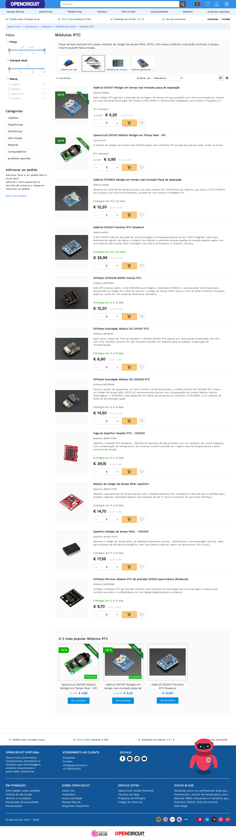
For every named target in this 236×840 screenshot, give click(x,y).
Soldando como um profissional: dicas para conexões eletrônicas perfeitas (202, 790)
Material (188, 11)
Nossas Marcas (15, 11)
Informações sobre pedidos (23, 790)
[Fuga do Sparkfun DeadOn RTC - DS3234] (71, 453)
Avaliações (68, 794)
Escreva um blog (128, 794)
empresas (212, 19)
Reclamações (14, 805)
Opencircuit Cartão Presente (135, 790)
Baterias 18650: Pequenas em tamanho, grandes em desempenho (202, 798)
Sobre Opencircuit (76, 785)
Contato (226, 19)
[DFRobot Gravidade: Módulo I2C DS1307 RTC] (71, 348)
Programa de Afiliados (131, 798)
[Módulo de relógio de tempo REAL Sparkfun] (71, 502)
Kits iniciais (128, 11)
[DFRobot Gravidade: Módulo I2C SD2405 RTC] (71, 401)
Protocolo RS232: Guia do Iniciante (196, 802)
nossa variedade (72, 798)
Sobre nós (68, 790)
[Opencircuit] (25, 4)
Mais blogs (180, 805)
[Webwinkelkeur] (99, 833)
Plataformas (75, 11)
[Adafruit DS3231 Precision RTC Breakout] (71, 247)
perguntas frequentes (75, 805)
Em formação (16, 785)
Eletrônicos (46, 11)
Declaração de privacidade (22, 802)
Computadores (159, 11)
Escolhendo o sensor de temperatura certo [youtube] (202, 794)
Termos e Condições (18, 798)
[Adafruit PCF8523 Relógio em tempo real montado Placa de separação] (71, 198)
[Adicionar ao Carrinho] (129, 123)
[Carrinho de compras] (224, 4)
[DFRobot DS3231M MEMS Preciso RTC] (71, 298)
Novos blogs (184, 785)
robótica (102, 11)
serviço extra (128, 785)
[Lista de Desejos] (205, 4)
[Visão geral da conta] (214, 4)
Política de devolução (19, 794)
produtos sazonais (218, 11)
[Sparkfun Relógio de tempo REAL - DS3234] (71, 550)
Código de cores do (130, 802)
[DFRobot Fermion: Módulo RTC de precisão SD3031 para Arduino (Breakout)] (71, 597)
